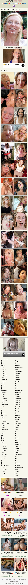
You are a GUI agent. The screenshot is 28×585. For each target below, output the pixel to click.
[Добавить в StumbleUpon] (20, 3)
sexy (17, 431)
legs (17, 361)
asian (3, 365)
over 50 (18, 402)
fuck (3, 440)
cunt (3, 417)
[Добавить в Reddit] (18, 3)
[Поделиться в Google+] (9, 3)
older (17, 394)
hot (3, 463)
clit (3, 406)
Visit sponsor (18, 47)
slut (17, 442)
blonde (4, 388)
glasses (4, 446)
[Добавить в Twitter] (25, 3)
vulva (17, 469)
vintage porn (19, 467)
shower (18, 436)
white (17, 471)
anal (3, 363)
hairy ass (4, 454)
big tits (4, 381)
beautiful (4, 375)
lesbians (18, 363)
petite (17, 413)
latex (3, 473)
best (3, 377)
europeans (5, 429)
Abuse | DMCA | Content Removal (10, 579)
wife (17, 473)
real (17, 421)
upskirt (18, 463)
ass (3, 367)
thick (17, 452)
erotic (3, 427)
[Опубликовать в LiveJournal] (14, 3)
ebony (4, 425)
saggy (17, 425)
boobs (4, 392)
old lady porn (19, 390)
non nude (18, 384)
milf (17, 369)
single (17, 438)
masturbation (19, 367)
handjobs (4, 456)
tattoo (17, 450)
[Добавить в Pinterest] (16, 3)
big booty (4, 379)
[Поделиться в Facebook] (5, 3)
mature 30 (18, 398)
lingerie (18, 365)
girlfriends (4, 444)
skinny (17, 440)
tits (17, 459)
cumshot (4, 415)
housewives (5, 465)
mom (17, 375)
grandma (4, 448)
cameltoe (4, 400)
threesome (19, 454)
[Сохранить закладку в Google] (7, 3)
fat (3, 434)
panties (18, 409)
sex (17, 429)
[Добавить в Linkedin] (11, 3)
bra (3, 396)
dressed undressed (7, 421)
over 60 (18, 404)
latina (3, 475)
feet (3, 436)
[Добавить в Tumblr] (23, 3)
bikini (3, 384)
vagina (18, 465)
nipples (18, 381)
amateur (4, 361)
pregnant (18, 415)
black (3, 386)
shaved (18, 434)
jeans (3, 471)
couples (4, 411)
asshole (4, 369)
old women (19, 392)
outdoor (18, 396)
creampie (4, 413)
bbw (3, 371)
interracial (4, 469)
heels (3, 459)
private (18, 417)
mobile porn (19, 371)
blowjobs (4, 390)
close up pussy (6, 409)
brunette (4, 398)
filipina (4, 438)
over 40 (18, 400)
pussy (17, 419)
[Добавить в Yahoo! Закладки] (14, 6)
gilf (3, 442)
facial (3, 431)
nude (17, 386)
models (18, 373)
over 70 (18, 406)
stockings (18, 448)
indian (4, 467)
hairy (3, 452)
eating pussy (5, 423)
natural (18, 379)
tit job (17, 456)
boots (3, 394)
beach (4, 373)
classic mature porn (7, 404)
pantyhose (19, 411)
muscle (18, 377)
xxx (17, 475)
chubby (4, 402)
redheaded (19, 423)
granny (4, 450)
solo (17, 446)
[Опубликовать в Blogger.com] (3, 3)
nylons (18, 388)
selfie (17, 427)
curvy (3, 419)
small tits (18, 444)
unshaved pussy (20, 461)
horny (3, 461)
